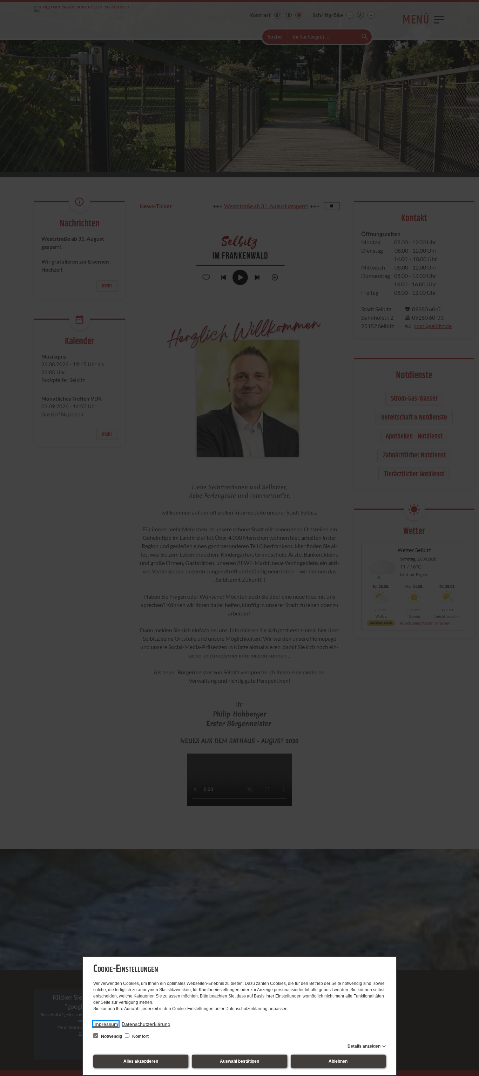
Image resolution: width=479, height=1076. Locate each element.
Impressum (105, 1024)
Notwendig (111, 1036)
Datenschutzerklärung (146, 1024)
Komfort (140, 1036)
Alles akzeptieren (140, 1061)
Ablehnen (338, 1061)
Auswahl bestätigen (239, 1061)
